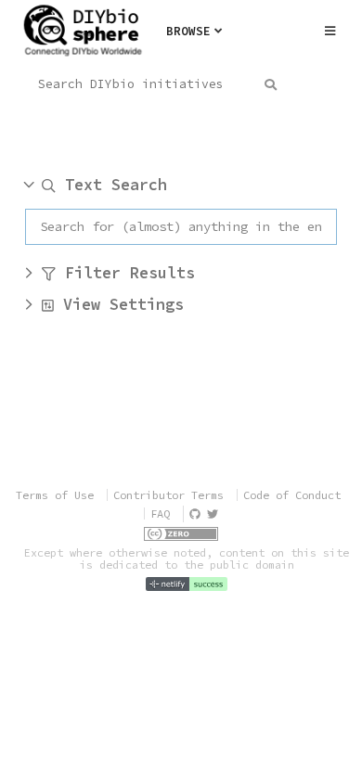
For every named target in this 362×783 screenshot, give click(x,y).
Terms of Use (55, 495)
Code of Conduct (292, 495)
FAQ (160, 513)
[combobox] (152, 85)
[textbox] (181, 227)
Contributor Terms (168, 495)
